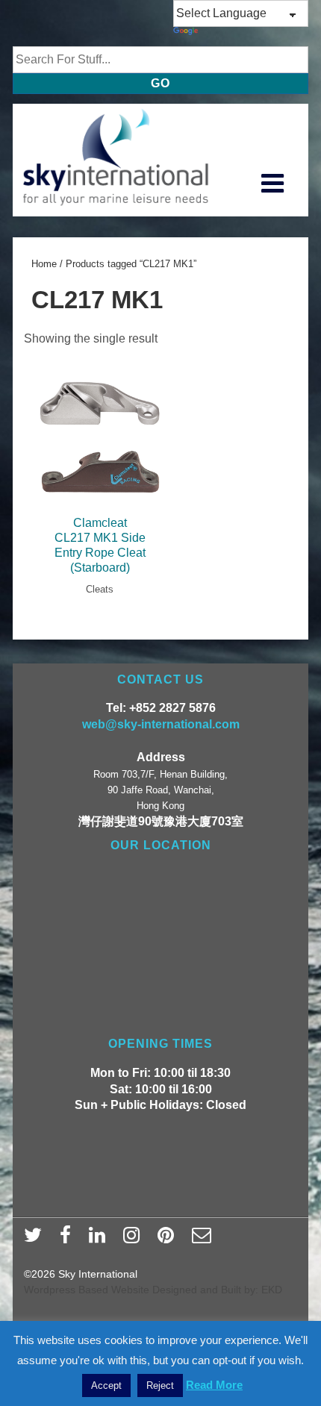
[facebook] (69, 1240)
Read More (214, 1384)
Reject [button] (160, 1385)
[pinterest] (169, 1240)
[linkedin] (100, 1240)
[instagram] (134, 1240)
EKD (271, 1290)
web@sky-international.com (161, 724)
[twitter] (36, 1240)
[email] (203, 1240)
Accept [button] (106, 1385)
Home (44, 263)
